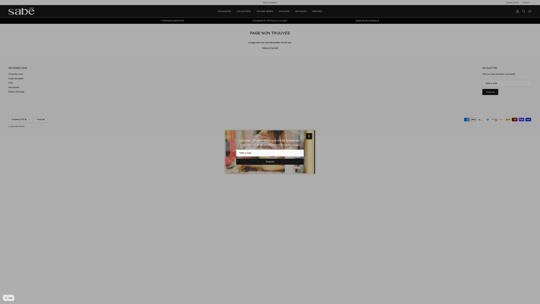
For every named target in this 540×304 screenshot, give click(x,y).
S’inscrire (270, 161)
